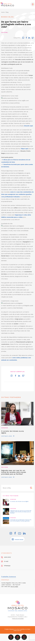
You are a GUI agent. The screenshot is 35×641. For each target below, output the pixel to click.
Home (2, 12)
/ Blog (6, 12)
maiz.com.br (17, 630)
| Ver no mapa (14, 586)
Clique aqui (24, 148)
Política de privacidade (18, 618)
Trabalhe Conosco (8, 576)
